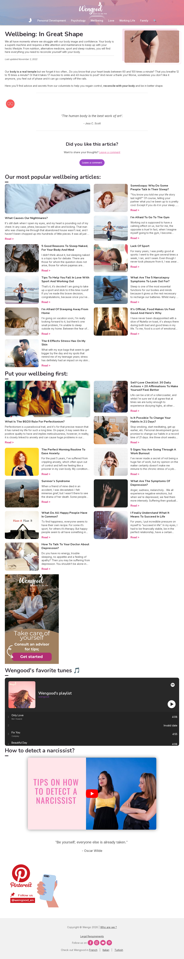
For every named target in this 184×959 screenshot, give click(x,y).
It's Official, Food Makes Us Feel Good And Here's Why (152, 311)
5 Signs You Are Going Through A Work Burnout (153, 451)
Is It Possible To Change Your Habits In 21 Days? (150, 420)
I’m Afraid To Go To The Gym (149, 217)
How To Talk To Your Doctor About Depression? (65, 546)
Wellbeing (97, 20)
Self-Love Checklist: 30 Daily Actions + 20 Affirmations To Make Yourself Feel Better (154, 386)
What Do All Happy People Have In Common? (64, 515)
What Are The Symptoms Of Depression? (150, 483)
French (93, 949)
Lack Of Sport (140, 246)
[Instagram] (96, 942)
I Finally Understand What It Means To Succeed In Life (149, 515)
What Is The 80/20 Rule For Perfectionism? (35, 422)
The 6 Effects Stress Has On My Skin (63, 343)
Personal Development (51, 20)
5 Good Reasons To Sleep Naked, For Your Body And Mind (65, 248)
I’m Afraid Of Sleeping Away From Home (65, 311)
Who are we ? (108, 927)
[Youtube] (103, 942)
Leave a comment (92, 162)
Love (111, 20)
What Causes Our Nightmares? (26, 218)
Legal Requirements (92, 936)
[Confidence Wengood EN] (32, 662)
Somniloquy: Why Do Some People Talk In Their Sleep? (149, 187)
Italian (106, 949)
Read (8, 238)
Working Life (127, 20)
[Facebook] (90, 942)
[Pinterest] (109, 942)
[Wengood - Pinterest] (32, 906)
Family (144, 20)
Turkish (118, 949)
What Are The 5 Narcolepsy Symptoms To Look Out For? (150, 279)
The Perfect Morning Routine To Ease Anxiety (63, 451)
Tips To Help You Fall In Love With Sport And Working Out (65, 279)
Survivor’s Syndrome (56, 481)
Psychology (78, 20)
